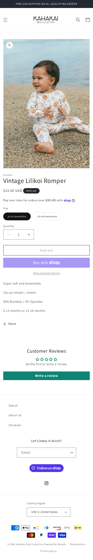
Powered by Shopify (55, 544)
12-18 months (49, 217)
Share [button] (12, 324)
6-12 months (19, 217)
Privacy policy (48, 550)
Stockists (15, 425)
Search (13, 405)
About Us (15, 415)
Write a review (46, 375)
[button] (5, 20)
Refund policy (77, 544)
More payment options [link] (46, 273)
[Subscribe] (71, 453)
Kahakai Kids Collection (29, 544)
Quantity (8, 226)
